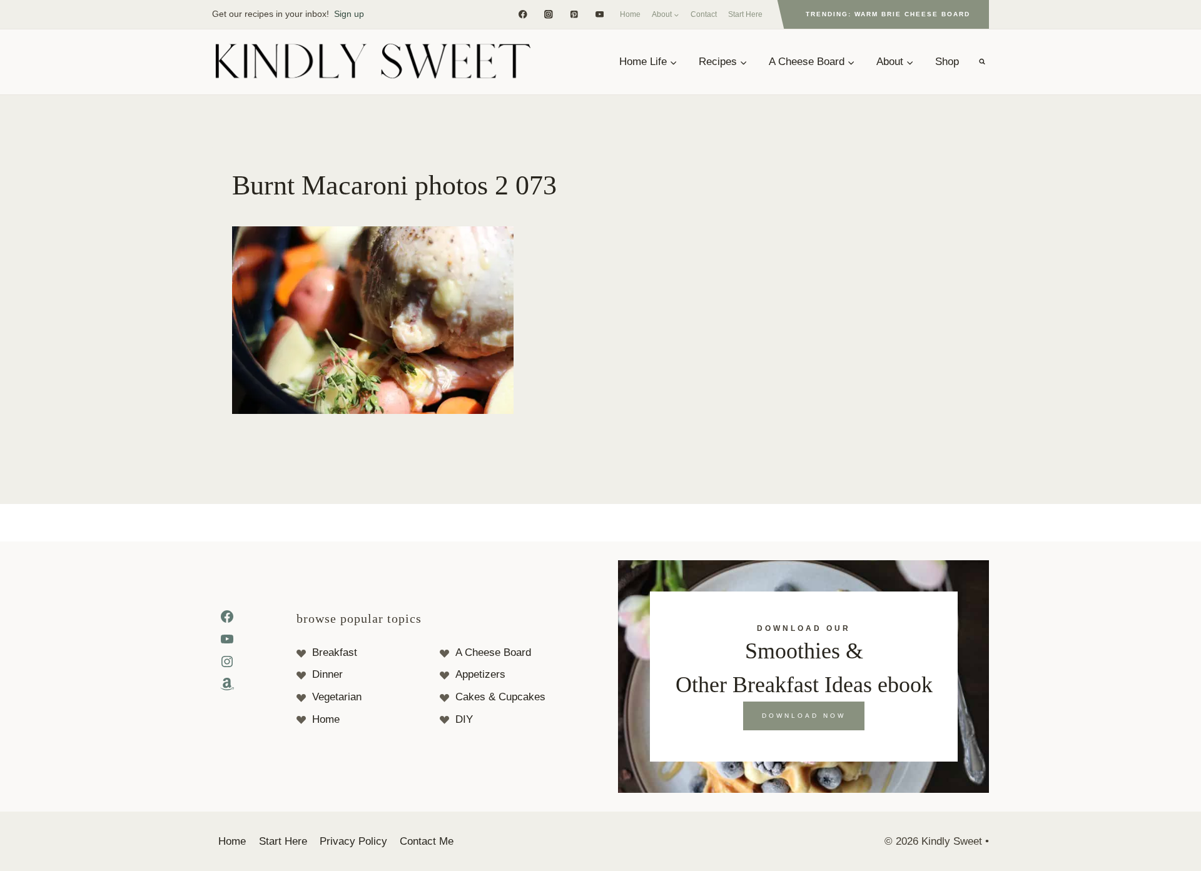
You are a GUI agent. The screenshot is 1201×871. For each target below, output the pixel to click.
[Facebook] (522, 14)
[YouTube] (599, 14)
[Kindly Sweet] (372, 62)
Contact (704, 14)
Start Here (745, 14)
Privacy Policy (353, 841)
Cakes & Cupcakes (500, 697)
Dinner (327, 674)
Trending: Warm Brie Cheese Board (888, 14)
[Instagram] (548, 14)
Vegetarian (337, 697)
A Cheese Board (493, 652)
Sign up (349, 14)
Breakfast (334, 652)
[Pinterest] (573, 14)
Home (630, 14)
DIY (464, 719)
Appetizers (480, 674)
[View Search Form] (982, 62)
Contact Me (427, 841)
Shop (947, 62)
